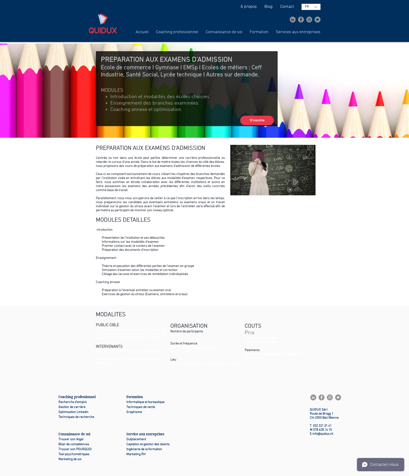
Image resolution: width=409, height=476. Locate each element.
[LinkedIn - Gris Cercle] (293, 20)
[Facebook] (301, 20)
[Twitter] (317, 20)
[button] (177, 32)
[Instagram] (309, 20)
